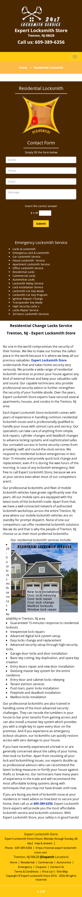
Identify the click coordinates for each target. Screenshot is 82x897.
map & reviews (44, 843)
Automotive (64, 862)
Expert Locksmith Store (49, 360)
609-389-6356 (50, 42)
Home (23, 67)
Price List (48, 871)
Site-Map (62, 871)
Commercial (45, 862)
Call (42, 891)
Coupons (41, 867)
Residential (28, 862)
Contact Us (57, 867)
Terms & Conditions (26, 871)
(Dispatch (47, 857)
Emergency (25, 867)
